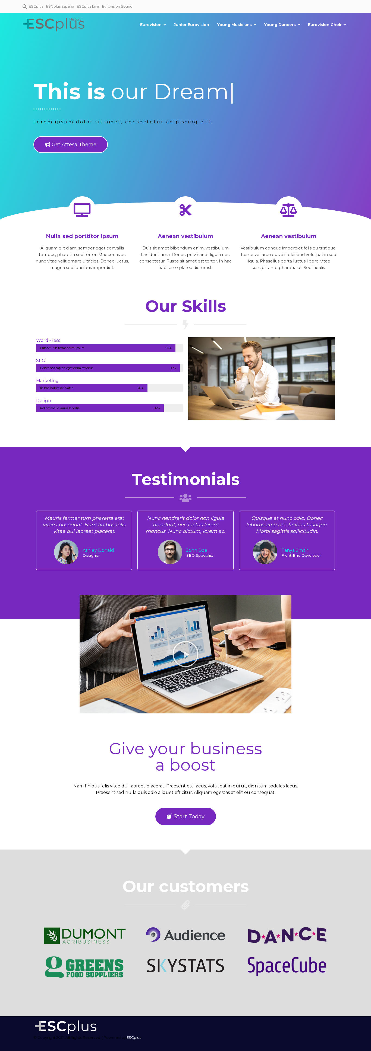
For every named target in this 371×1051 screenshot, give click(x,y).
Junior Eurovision (191, 24)
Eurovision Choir (325, 24)
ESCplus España (60, 6)
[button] (185, 654)
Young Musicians (234, 24)
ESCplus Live (88, 6)
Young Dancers (280, 24)
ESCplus (36, 6)
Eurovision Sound (117, 6)
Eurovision (151, 24)
